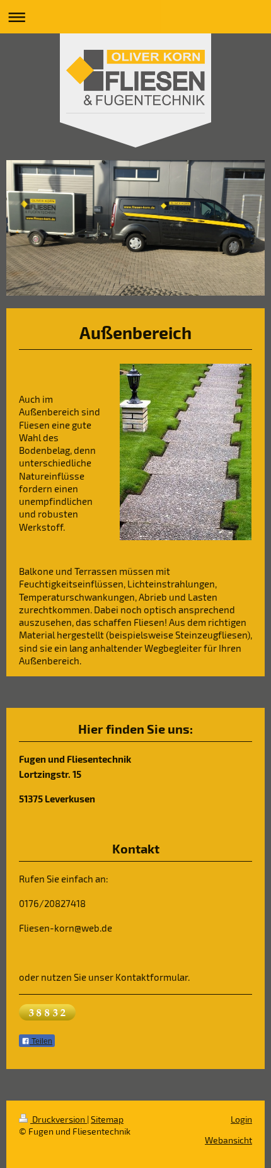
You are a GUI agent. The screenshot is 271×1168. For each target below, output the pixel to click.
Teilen (41, 1041)
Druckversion (58, 1119)
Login (241, 1119)
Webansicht (228, 1140)
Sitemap (107, 1119)
